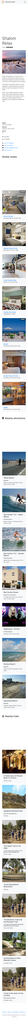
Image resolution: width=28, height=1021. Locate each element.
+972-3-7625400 (8, 143)
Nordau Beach (9, 664)
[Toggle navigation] (25, 2)
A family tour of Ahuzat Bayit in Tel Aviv (13, 777)
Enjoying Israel (10, 2)
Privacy (4, 1012)
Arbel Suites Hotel (10, 280)
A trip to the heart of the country (13, 994)
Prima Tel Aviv (8, 216)
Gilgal (6, 407)
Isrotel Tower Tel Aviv (11, 376)
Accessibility (15, 1012)
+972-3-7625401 (8, 145)
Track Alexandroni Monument (11, 885)
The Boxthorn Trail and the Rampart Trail (13, 921)
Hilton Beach (9, 478)
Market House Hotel (10, 248)
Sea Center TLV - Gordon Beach (14, 554)
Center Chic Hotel (10, 312)
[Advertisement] (14, 21)
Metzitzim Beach (10, 701)
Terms (9, 1012)
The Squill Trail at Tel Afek (12, 847)
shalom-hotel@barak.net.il (11, 147)
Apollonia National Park (13, 811)
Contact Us (22, 1012)
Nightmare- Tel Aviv (12, 629)
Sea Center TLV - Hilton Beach (13, 516)
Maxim (6, 344)
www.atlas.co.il (8, 150)
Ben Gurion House (11, 592)
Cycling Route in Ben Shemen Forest (12, 959)
